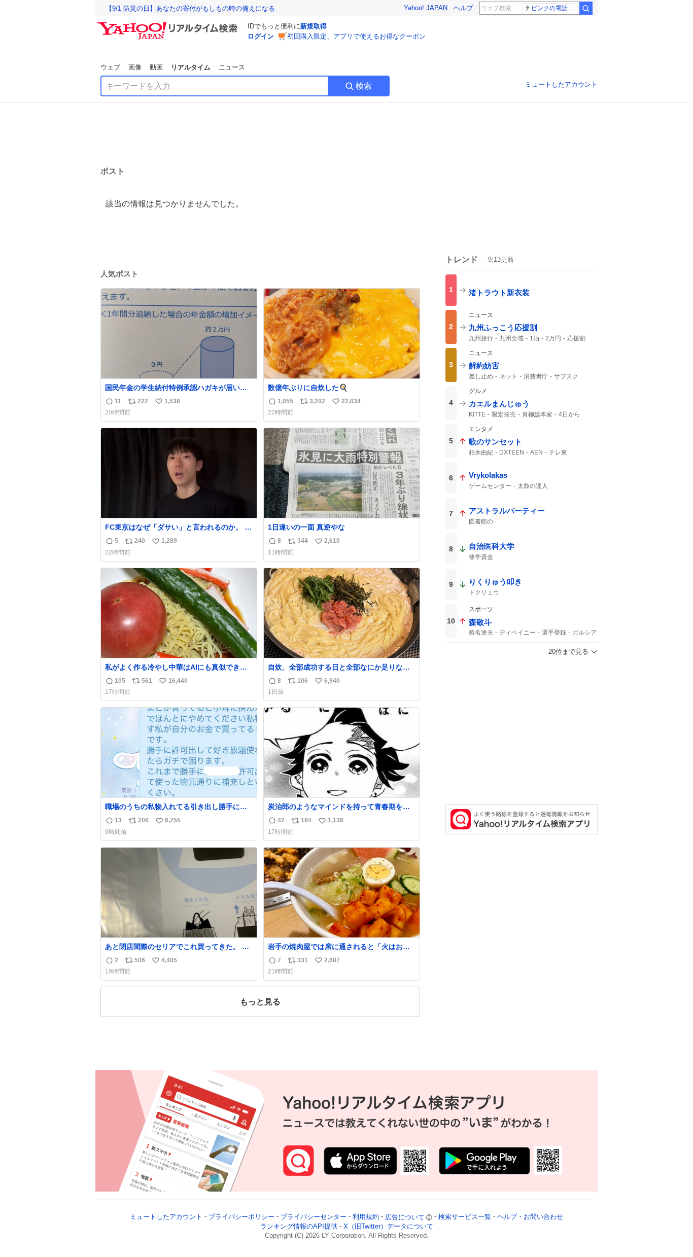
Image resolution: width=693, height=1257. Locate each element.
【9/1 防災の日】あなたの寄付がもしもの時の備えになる (190, 8)
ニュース (232, 67)
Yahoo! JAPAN (425, 8)
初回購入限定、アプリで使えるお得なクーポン (356, 36)
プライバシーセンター (313, 1217)
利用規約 (366, 1217)
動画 (156, 67)
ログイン (261, 36)
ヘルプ (463, 8)
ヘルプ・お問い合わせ (530, 1217)
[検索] (586, 8)
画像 (135, 67)
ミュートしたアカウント (561, 84)
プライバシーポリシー (241, 1217)
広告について (405, 1217)
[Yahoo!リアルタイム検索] (168, 24)
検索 (364, 86)
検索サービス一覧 (464, 1217)
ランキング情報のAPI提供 (298, 1226)
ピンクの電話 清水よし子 (554, 8)
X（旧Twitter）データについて (388, 1226)
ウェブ (110, 67)
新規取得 (313, 26)
